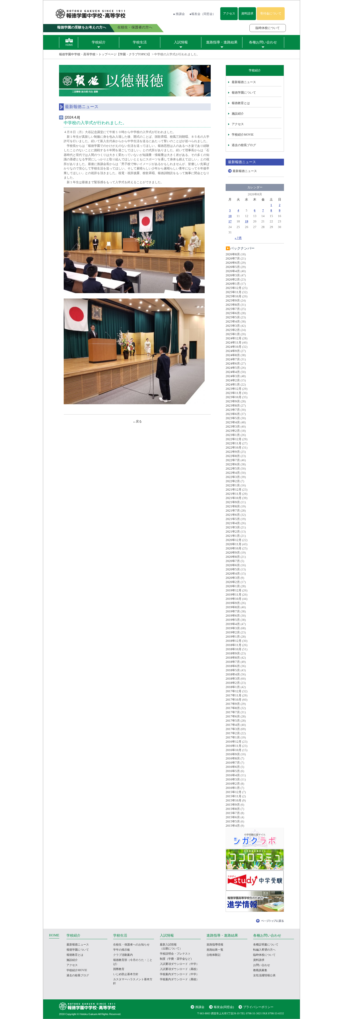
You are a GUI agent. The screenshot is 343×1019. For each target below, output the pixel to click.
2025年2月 (233, 330)
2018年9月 (233, 653)
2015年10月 (234, 800)
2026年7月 (233, 258)
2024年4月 (233, 372)
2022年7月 (233, 460)
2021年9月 (233, 502)
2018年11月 (234, 645)
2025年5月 (233, 317)
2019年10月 (234, 599)
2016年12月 (234, 741)
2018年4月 (233, 674)
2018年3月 (233, 678)
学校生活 (140, 42)
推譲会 (199, 1007)
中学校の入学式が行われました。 (95, 122)
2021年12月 (234, 489)
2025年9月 (233, 300)
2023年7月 (233, 409)
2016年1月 (233, 788)
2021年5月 (233, 519)
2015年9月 (233, 804)
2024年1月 (233, 384)
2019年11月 (234, 594)
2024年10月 (234, 346)
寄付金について (270, 13)
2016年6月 (233, 767)
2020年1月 (233, 586)
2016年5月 (233, 771)
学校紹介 (99, 42)
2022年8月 (233, 456)
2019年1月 (233, 636)
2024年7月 (233, 359)
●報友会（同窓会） (202, 14)
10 (230, 216)
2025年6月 (233, 313)
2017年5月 (233, 720)
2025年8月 (233, 304)
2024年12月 (234, 338)
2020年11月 (234, 544)
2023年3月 (233, 426)
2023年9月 (233, 401)
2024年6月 (233, 363)
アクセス (229, 13)
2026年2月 (233, 279)
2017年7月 (233, 712)
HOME (54, 935)
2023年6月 (233, 414)
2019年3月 (233, 628)
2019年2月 (233, 632)
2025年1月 (233, 334)
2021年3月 (233, 527)
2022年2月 (233, 481)
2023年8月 (233, 405)
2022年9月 (233, 451)
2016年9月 (233, 754)
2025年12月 (234, 288)
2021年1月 (233, 536)
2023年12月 (234, 388)
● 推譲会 (179, 14)
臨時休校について (268, 28)
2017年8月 (233, 708)
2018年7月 (233, 662)
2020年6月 (233, 565)
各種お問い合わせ (263, 42)
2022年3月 (233, 477)
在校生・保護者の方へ (134, 27)
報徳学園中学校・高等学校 (77, 54)
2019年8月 (233, 607)
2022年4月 (233, 472)
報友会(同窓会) (224, 1007)
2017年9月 (233, 704)
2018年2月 (233, 683)
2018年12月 (234, 641)
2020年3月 (233, 578)
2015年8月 (233, 809)
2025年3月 (233, 325)
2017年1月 (233, 737)
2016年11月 (234, 746)
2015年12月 (234, 792)
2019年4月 (233, 624)
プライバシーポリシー (258, 1007)
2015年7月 (233, 813)
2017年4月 (233, 725)
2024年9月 (233, 351)
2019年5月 (233, 620)
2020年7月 (233, 561)
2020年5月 (233, 569)
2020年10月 (234, 548)
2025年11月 (234, 292)
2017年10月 (234, 699)
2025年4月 (233, 321)
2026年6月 (233, 262)
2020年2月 (233, 582)
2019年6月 (233, 615)
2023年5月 (233, 418)
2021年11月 (234, 493)
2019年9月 (233, 603)
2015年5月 (233, 821)
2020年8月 (233, 557)
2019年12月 (234, 590)
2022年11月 (234, 443)
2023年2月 (233, 430)
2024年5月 (233, 367)
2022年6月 (233, 464)
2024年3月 (233, 376)
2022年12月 (234, 439)
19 (246, 221)
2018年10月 (234, 649)
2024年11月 (234, 342)
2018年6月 (233, 666)
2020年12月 (234, 540)
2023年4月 (233, 422)
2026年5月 (233, 267)
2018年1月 (233, 687)
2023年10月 (234, 397)
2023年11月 (234, 393)
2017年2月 (233, 733)
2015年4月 (233, 825)
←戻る (137, 421)
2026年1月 (233, 283)
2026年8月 (233, 254)
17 (230, 221)
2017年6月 (233, 716)
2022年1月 (233, 485)
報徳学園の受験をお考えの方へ (81, 27)
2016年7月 (233, 762)
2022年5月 (233, 468)
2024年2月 (233, 380)
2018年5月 (233, 670)
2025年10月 (234, 296)
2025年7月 (233, 309)
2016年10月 (234, 750)
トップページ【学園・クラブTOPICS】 (124, 54)
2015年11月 (234, 796)
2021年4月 (233, 523)
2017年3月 (233, 729)
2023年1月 (233, 435)
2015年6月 (233, 817)
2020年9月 (233, 552)
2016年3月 (233, 779)
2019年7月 (233, 611)
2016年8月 (233, 758)
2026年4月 (233, 271)
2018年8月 (233, 657)
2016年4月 (233, 775)
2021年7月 (233, 510)
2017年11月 (234, 695)
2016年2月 (233, 783)
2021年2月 (233, 531)
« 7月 (238, 238)
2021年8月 (233, 506)
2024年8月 (233, 355)
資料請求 (247, 13)
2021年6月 (233, 515)
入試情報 (181, 42)
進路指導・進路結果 (222, 42)
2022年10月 (234, 447)
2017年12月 (234, 691)
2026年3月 (233, 275)
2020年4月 (233, 573)
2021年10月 (234, 498)
